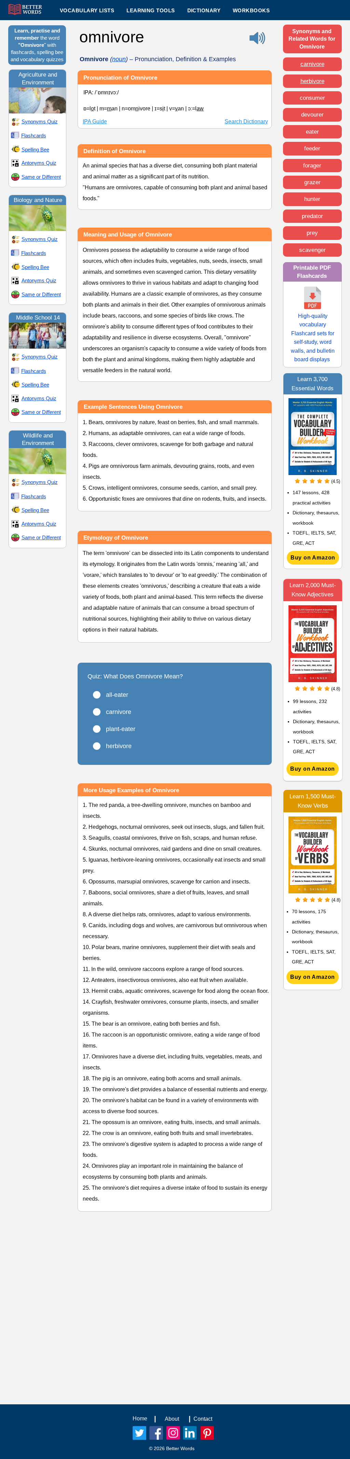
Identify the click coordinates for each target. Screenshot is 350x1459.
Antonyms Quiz (39, 163)
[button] (150, 10)
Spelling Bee (35, 149)
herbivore (312, 81)
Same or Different (41, 177)
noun (119, 59)
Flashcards (33, 135)
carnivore (312, 64)
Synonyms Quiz (40, 121)
